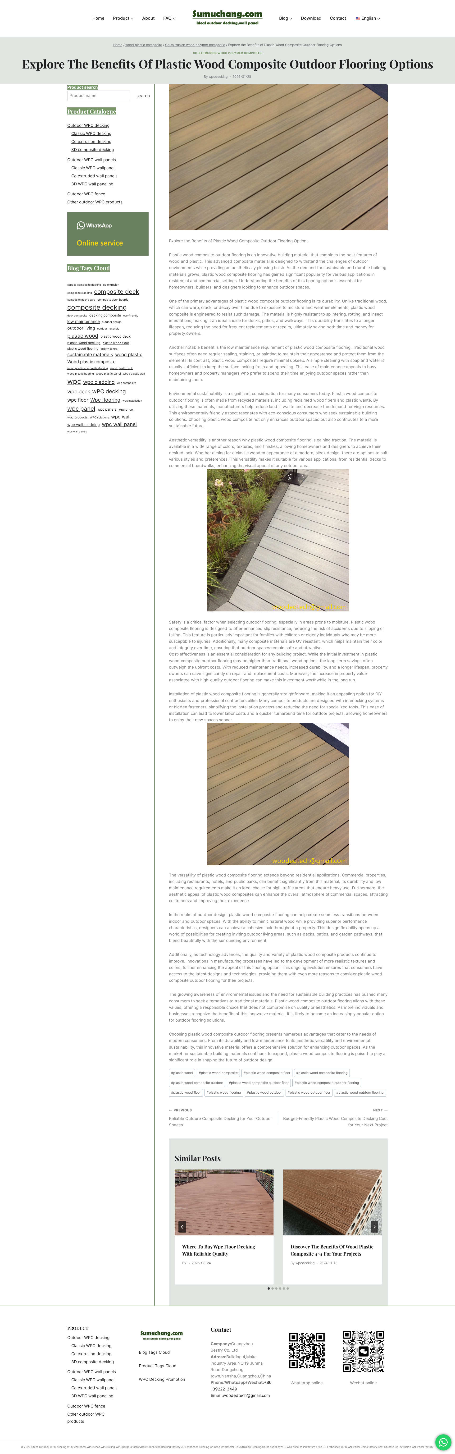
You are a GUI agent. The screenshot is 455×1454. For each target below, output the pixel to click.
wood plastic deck (121, 368)
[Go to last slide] (182, 1227)
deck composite (77, 315)
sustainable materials (90, 354)
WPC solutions (99, 417)
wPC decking (109, 391)
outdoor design (112, 322)
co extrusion (111, 284)
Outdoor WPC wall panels (91, 159)
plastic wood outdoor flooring (360, 1092)
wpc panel (81, 408)
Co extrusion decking (91, 141)
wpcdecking (218, 76)
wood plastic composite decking (87, 368)
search (143, 95)
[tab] (269, 1288)
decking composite (105, 315)
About (148, 18)
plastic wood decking (83, 343)
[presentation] (224, 1202)
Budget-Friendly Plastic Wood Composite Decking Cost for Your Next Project (335, 1117)
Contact (338, 18)
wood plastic (128, 354)
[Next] (374, 1227)
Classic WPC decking (91, 133)
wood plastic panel (108, 373)
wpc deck (78, 391)
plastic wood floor (186, 1092)
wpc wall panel (119, 424)
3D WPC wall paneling (92, 184)
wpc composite (126, 383)
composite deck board (81, 299)
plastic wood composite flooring (322, 1073)
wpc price (125, 409)
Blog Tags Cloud (154, 1352)
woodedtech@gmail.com (246, 1395)
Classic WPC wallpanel (92, 167)
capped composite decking (84, 284)
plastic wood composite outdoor (197, 1083)
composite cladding (79, 292)
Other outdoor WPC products (95, 202)
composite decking (97, 307)
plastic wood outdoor (264, 1092)
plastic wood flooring (224, 1092)
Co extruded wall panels (94, 176)
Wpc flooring (105, 400)
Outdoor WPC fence (86, 194)
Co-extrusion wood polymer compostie (227, 53)
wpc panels (106, 409)
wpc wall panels (77, 431)
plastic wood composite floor (267, 1073)
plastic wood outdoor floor (309, 1092)
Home (98, 18)
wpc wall (121, 417)
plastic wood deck (115, 336)
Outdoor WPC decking (88, 125)
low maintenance (83, 321)
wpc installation (132, 400)
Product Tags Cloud (158, 1365)
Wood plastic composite (91, 361)
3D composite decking (92, 149)
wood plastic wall (134, 373)
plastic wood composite (218, 1073)
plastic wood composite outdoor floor (259, 1083)
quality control (109, 348)
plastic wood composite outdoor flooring (327, 1083)
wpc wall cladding (83, 424)
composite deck (116, 291)
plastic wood (182, 1073)
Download (311, 18)
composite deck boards (112, 299)
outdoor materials (108, 328)
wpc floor (77, 400)
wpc (74, 381)
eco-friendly (130, 315)
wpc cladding (99, 382)
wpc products (77, 417)
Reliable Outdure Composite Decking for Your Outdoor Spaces (220, 1117)
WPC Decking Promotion (162, 1379)
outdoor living (81, 327)
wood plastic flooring (80, 373)
